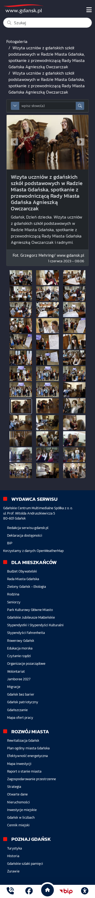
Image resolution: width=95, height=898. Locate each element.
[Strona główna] (10, 891)
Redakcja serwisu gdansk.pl (27, 527)
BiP (9, 543)
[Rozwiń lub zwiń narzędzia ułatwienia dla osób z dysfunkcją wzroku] (84, 891)
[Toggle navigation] (89, 10)
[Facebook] (29, 891)
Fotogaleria (16, 41)
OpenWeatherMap (50, 550)
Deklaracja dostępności (24, 535)
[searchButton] (80, 106)
